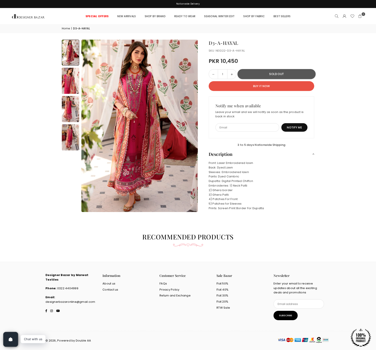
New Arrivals (126, 16)
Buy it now (261, 86)
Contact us (110, 290)
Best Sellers (282, 16)
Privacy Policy (169, 290)
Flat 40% (222, 290)
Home (66, 28)
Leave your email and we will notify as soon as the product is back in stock (259, 114)
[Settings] (344, 16)
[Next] (189, 125)
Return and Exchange (175, 295)
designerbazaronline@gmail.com (70, 302)
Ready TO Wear (184, 16)
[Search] (337, 16)
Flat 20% (222, 302)
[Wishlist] (352, 16)
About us (108, 283)
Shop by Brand (155, 16)
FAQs (163, 283)
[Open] (10, 339)
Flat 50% (222, 283)
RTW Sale (223, 308)
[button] (360, 16)
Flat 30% (222, 295)
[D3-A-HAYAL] (70, 52)
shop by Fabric (254, 16)
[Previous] (90, 125)
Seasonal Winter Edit (219, 16)
